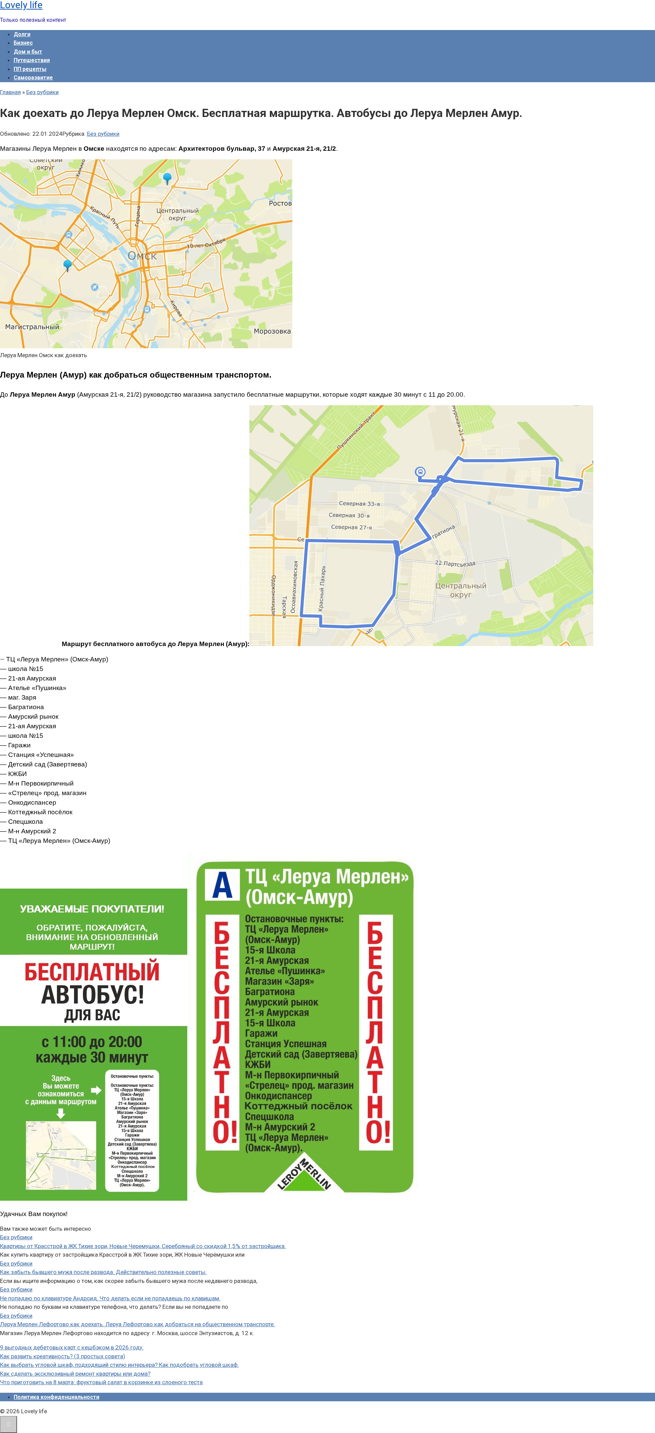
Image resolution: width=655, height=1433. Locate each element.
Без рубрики (103, 133)
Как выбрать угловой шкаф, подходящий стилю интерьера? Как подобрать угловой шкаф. (119, 1364)
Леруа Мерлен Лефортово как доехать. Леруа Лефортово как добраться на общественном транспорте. (137, 1324)
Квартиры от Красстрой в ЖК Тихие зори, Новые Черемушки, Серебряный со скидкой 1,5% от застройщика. (143, 1246)
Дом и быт (28, 51)
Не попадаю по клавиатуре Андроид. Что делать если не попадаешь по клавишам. (110, 1298)
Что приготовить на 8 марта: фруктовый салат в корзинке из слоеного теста (101, 1382)
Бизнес (23, 43)
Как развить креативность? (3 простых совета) (62, 1356)
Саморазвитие (33, 77)
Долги (22, 34)
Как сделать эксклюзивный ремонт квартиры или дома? (75, 1373)
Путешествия (32, 60)
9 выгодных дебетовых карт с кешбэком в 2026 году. (72, 1347)
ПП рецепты (30, 69)
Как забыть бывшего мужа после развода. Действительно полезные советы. (103, 1272)
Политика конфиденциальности (56, 1397)
